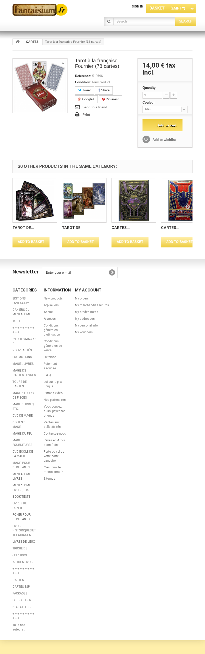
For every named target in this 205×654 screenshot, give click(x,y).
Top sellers (51, 305)
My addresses (85, 318)
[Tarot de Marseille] (34, 200)
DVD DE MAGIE (22, 415)
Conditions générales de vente (53, 346)
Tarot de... (23, 227)
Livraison (50, 357)
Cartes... (121, 227)
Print (86, 115)
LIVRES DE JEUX (23, 541)
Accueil (49, 312)
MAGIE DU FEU (22, 433)
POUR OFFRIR (21, 600)
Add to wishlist (164, 140)
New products (53, 298)
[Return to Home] (17, 42)
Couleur (149, 102)
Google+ (87, 99)
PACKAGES (19, 593)
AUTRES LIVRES (23, 562)
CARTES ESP (21, 586)
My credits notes (86, 312)
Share (105, 90)
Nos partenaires (55, 400)
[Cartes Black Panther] (134, 200)
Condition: (83, 82)
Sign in (137, 6)
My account (88, 290)
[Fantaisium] (40, 10)
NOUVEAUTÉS (22, 350)
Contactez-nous (55, 433)
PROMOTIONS (22, 357)
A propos (50, 318)
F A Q (47, 375)
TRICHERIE (19, 548)
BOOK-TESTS (21, 496)
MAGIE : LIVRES (23, 364)
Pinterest (112, 99)
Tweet (86, 90)
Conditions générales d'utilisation (52, 330)
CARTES (18, 580)
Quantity (149, 88)
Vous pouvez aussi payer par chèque (54, 411)
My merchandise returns (92, 305)
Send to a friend (94, 107)
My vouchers (84, 332)
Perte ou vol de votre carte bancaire (54, 456)
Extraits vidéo (53, 393)
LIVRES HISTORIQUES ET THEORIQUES (24, 530)
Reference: (83, 76)
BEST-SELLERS (22, 607)
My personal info (86, 325)
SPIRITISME (20, 555)
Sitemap (49, 478)
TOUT (16, 321)
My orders (82, 298)
